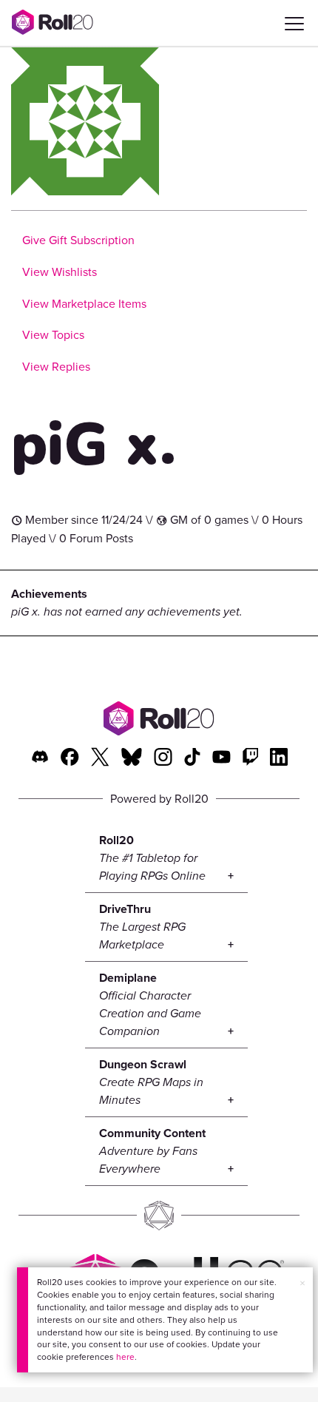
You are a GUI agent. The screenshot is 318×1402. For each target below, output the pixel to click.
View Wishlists (59, 271)
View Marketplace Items (84, 303)
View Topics (53, 334)
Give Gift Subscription (78, 240)
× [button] (302, 1283)
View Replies (56, 366)
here (125, 1357)
